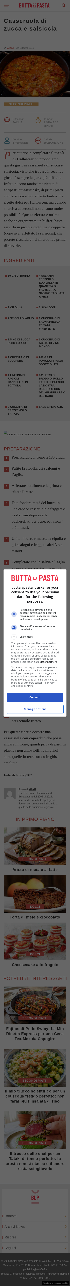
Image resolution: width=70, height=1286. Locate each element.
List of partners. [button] (48, 661)
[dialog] (35, 643)
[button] (35, 637)
